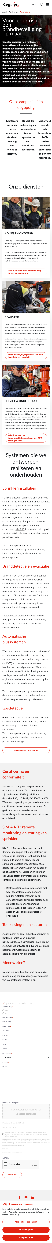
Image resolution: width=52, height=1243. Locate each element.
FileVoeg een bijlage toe (10, 1102)
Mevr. (7, 1010)
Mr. (6, 1013)
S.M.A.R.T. (19, 529)
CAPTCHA (5, 1158)
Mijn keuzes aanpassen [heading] (17, 1204)
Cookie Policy (14, 1214)
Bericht (5, 1062)
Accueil (4, 12)
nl (33, 4)
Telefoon (5, 1044)
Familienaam (7, 1017)
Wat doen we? (13, 12)
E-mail (5, 1035)
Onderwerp (7, 1053)
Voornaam (6, 1026)
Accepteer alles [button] (26, 1237)
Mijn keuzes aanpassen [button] (26, 1221)
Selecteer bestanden (26, 1113)
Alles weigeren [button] (26, 1229)
